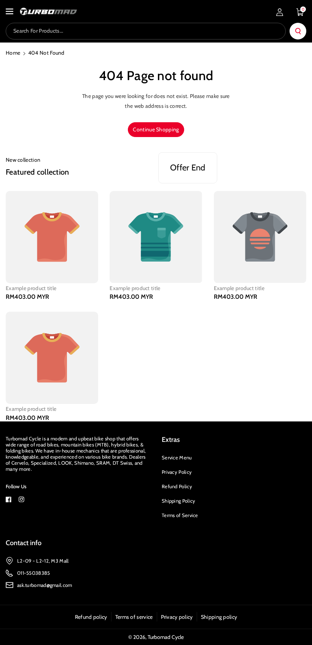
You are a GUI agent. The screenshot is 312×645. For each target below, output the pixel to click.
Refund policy (91, 616)
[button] (10, 11)
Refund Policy (177, 486)
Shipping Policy (179, 501)
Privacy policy (177, 616)
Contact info (23, 543)
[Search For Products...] (298, 31)
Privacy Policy (177, 472)
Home (13, 52)
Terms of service (134, 616)
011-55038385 (33, 573)
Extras (171, 439)
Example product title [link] (31, 288)
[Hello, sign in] (279, 12)
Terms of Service (180, 515)
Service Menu (177, 457)
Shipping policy (219, 616)
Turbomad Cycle (166, 637)
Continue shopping (156, 129)
